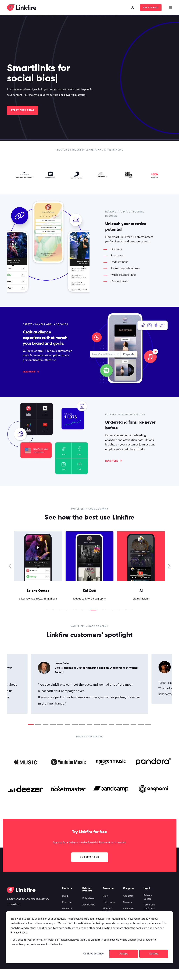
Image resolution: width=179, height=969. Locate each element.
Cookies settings (93, 953)
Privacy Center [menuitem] (148, 897)
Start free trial (22, 110)
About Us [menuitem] (128, 896)
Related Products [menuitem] (87, 889)
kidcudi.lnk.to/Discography (42, 598)
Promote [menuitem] (67, 902)
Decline (153, 953)
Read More (29, 371)
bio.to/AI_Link (94, 598)
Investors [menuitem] (128, 908)
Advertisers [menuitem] (88, 905)
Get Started (151, 7)
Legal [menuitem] (147, 888)
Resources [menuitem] (108, 888)
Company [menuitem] (128, 888)
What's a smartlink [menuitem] (108, 910)
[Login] (133, 7)
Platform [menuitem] (67, 888)
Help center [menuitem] (109, 902)
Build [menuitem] (65, 896)
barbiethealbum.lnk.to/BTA (145, 598)
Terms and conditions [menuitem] (149, 906)
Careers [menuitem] (127, 902)
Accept (123, 953)
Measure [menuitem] (67, 908)
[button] (10, 566)
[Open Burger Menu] (170, 8)
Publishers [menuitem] (88, 898)
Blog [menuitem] (105, 896)
